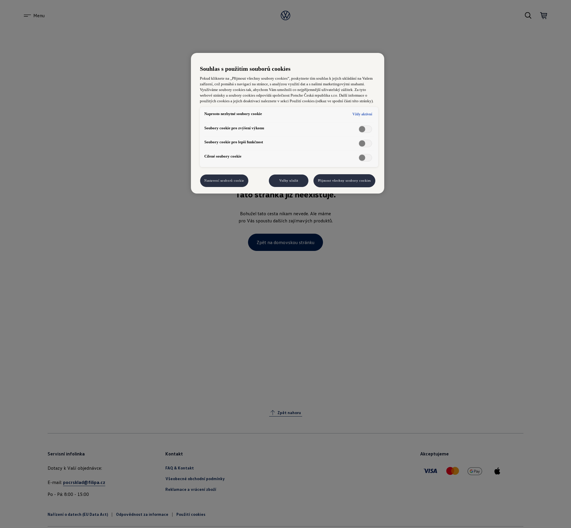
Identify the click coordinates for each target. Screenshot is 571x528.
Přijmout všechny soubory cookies (344, 180)
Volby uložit (288, 180)
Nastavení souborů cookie (224, 180)
